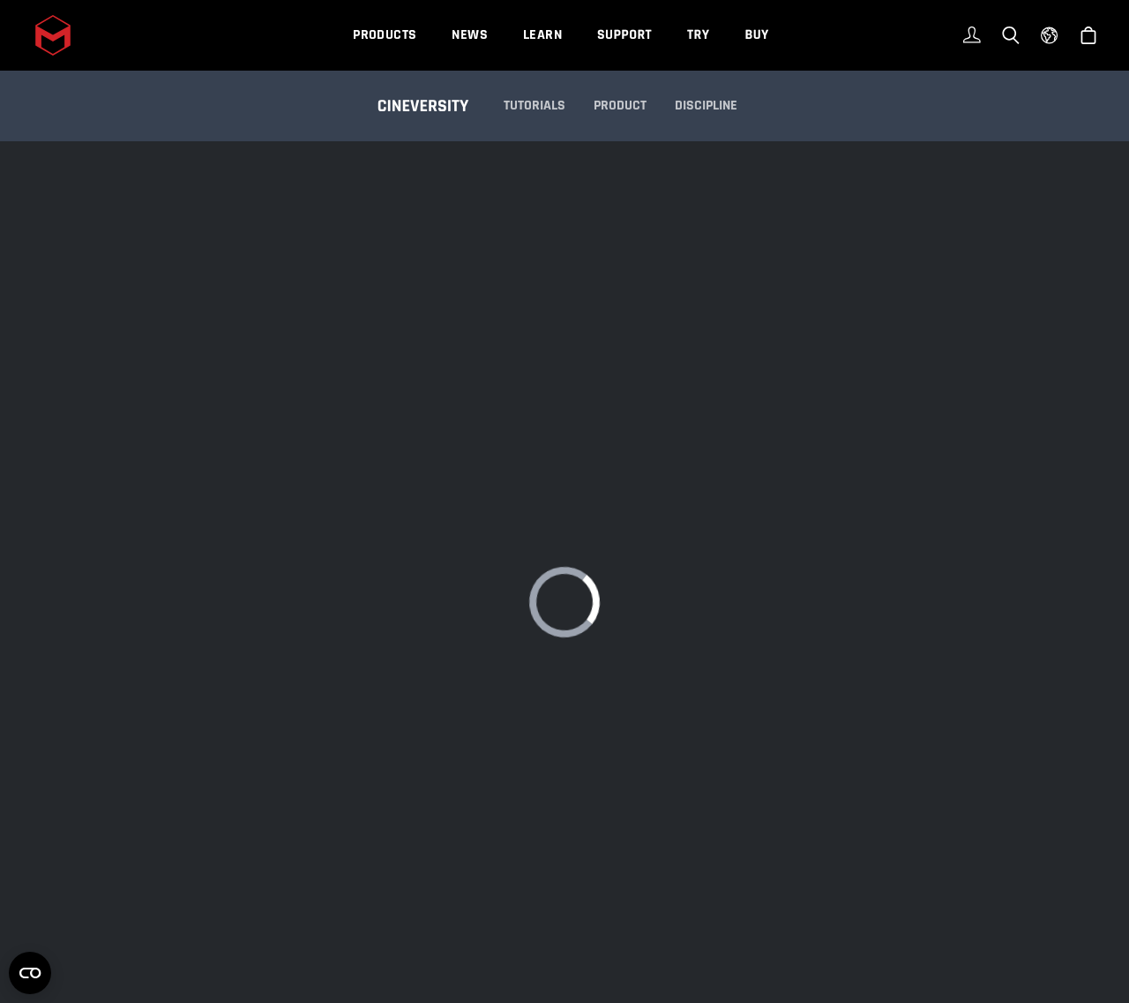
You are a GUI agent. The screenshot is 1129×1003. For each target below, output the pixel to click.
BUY (756, 35)
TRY (698, 35)
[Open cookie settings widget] (30, 973)
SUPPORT (624, 35)
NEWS (470, 35)
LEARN (542, 35)
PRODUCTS (384, 35)
